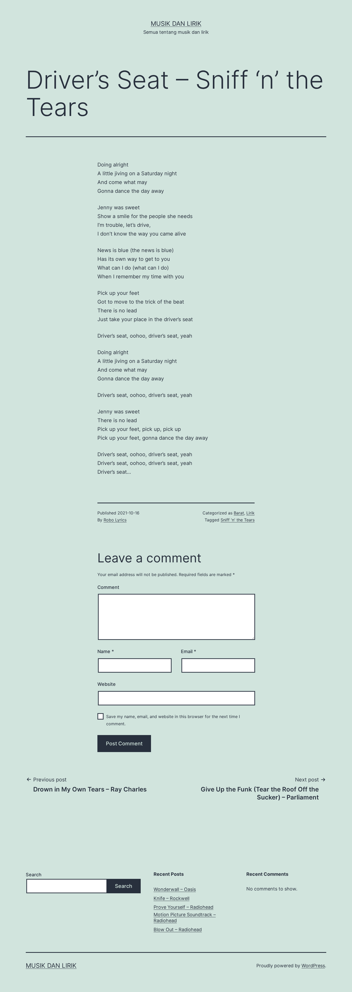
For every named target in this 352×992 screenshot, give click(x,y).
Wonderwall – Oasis (175, 889)
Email (188, 651)
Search (33, 874)
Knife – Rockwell (171, 898)
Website (106, 684)
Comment (108, 587)
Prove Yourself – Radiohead (183, 907)
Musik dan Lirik (176, 23)
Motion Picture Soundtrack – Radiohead (185, 917)
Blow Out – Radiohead (178, 929)
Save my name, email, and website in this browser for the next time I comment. (173, 720)
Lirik (250, 512)
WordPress (313, 965)
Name (105, 651)
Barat (239, 512)
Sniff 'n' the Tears (238, 519)
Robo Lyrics (115, 519)
